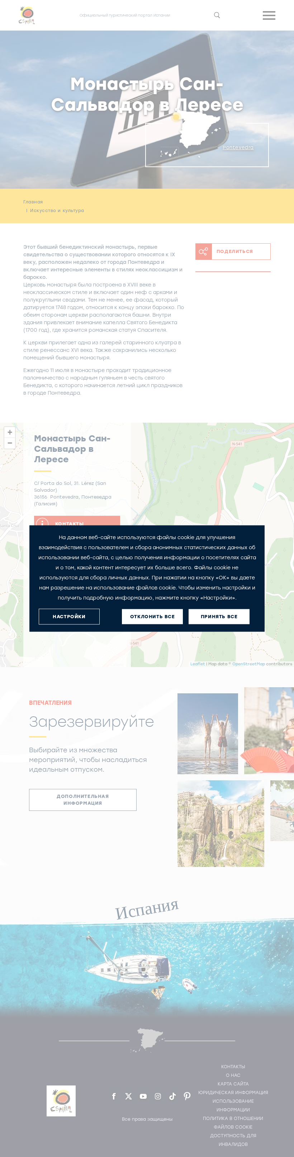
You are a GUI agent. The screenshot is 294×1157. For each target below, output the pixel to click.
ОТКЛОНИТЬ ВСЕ (152, 616)
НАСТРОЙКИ (69, 616)
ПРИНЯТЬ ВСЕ (219, 616)
